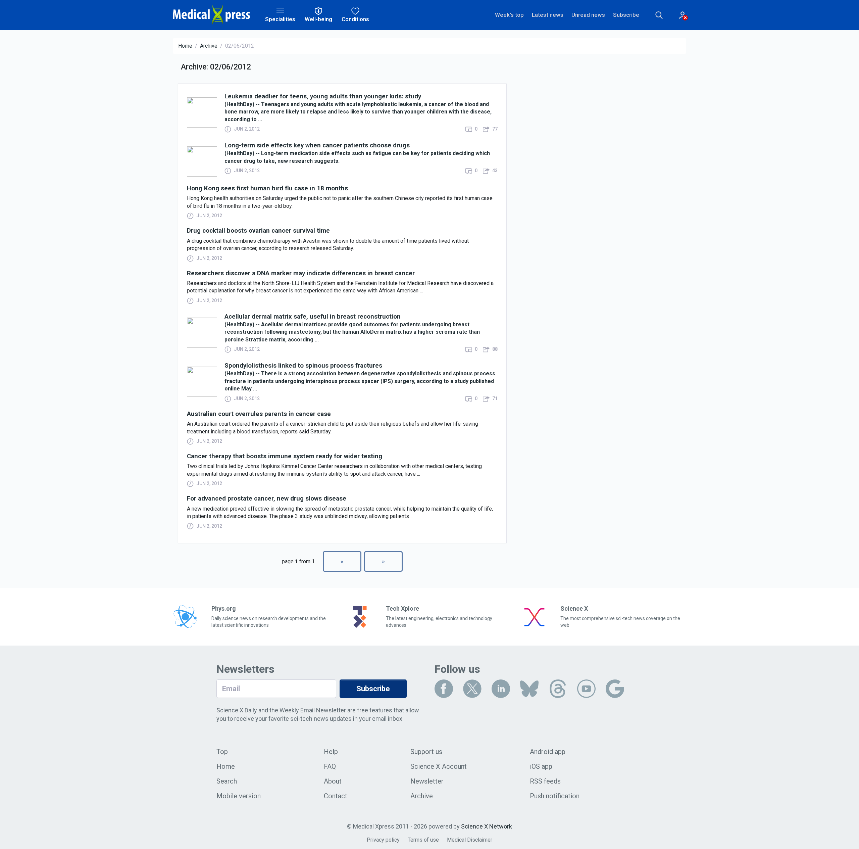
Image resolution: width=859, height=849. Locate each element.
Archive (208, 46)
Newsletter (427, 781)
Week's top (509, 14)
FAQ (330, 766)
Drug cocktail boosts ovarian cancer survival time (258, 230)
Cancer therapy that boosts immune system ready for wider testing (284, 456)
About (333, 781)
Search (226, 781)
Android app (547, 752)
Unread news (588, 14)
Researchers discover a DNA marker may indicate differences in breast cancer (301, 273)
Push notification (554, 796)
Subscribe (626, 14)
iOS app (541, 766)
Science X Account (438, 766)
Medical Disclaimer (469, 840)
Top (222, 752)
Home (185, 46)
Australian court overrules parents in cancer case (259, 414)
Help (331, 752)
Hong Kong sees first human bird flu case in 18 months (267, 188)
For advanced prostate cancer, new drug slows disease (266, 498)
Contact (335, 796)
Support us (426, 752)
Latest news (547, 14)
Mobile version (238, 796)
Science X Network (486, 826)
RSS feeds (545, 781)
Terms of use (423, 840)
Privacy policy (383, 840)
